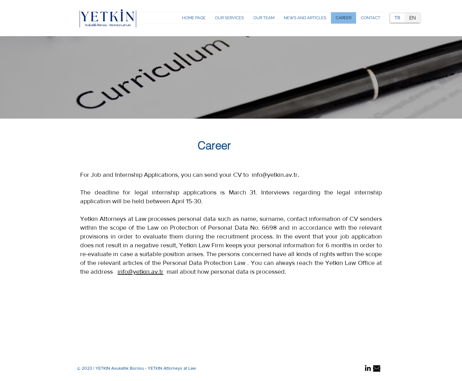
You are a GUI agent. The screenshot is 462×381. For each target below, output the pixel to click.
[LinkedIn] (367, 368)
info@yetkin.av (272, 174)
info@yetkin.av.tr (140, 271)
